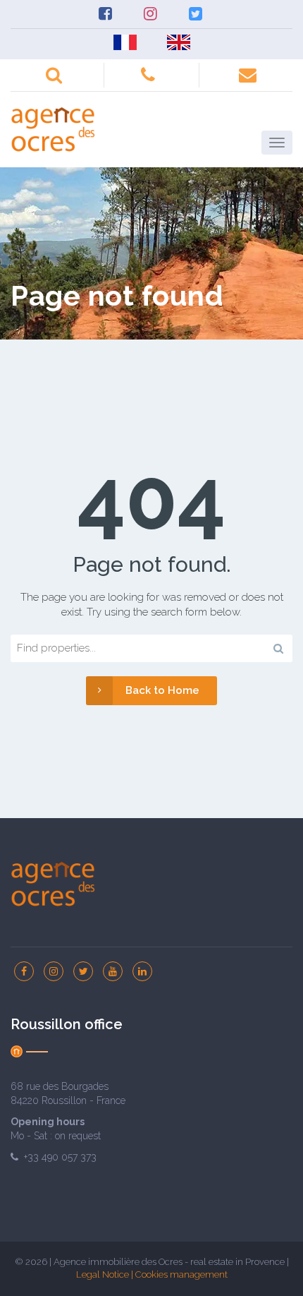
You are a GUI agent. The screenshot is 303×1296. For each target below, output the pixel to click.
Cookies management (181, 1274)
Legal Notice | (105, 1274)
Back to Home (162, 690)
